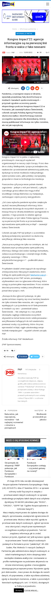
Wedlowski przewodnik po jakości (39, 417)
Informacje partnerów (25, 34)
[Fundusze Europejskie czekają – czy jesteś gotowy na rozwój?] (36, 453)
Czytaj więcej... (31, 590)
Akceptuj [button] (18, 590)
